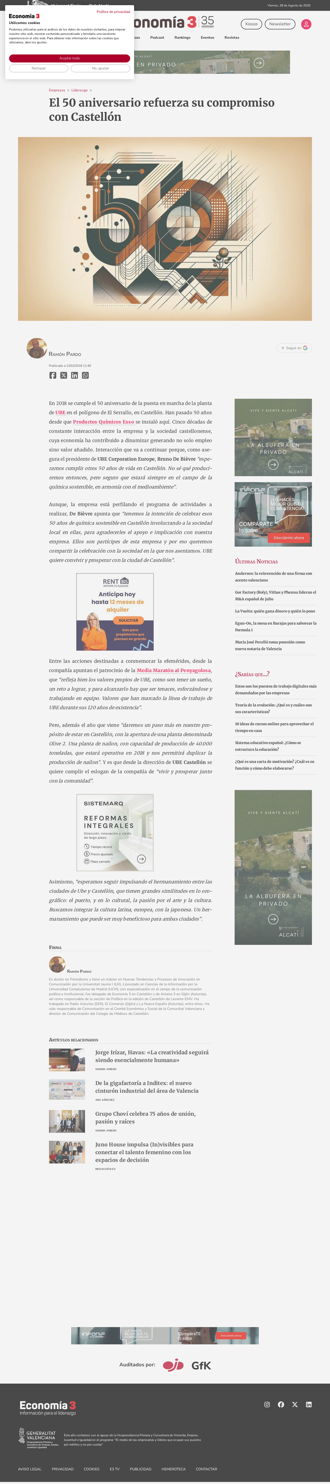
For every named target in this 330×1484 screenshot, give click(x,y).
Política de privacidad (113, 11)
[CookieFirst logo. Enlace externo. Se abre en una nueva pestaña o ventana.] (24, 16)
